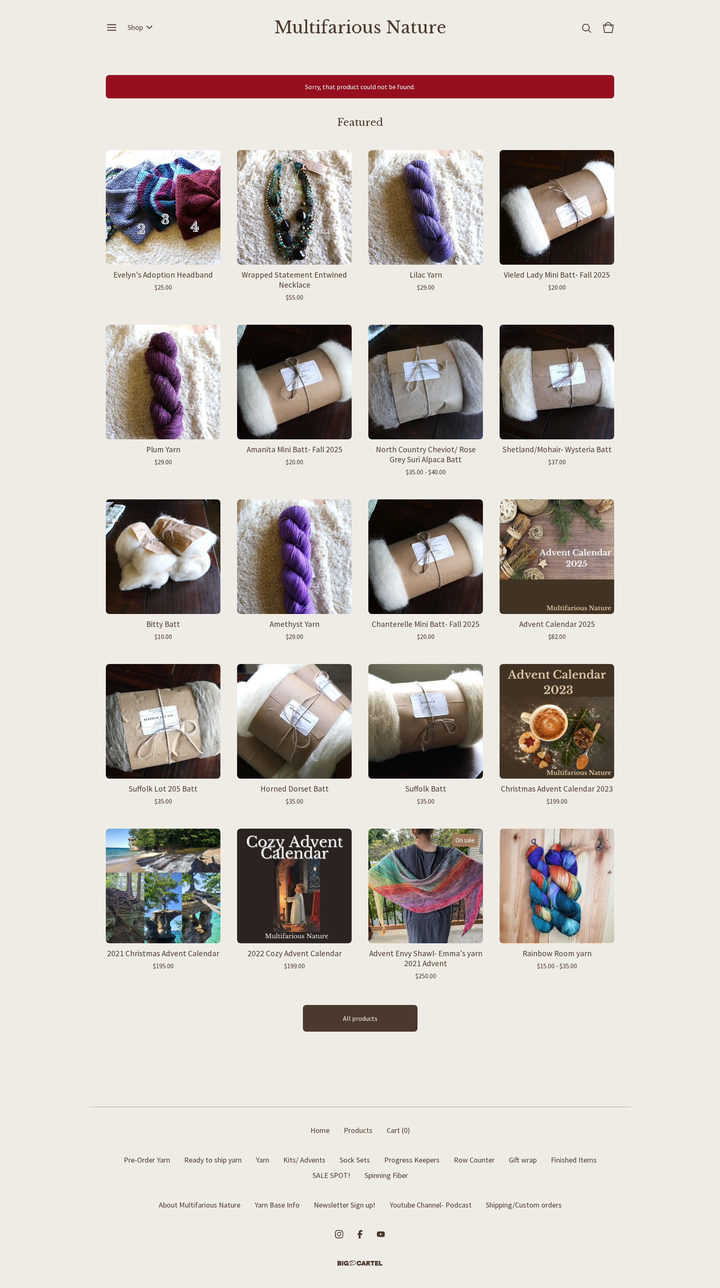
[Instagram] (339, 1234)
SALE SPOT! (331, 1175)
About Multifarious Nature (199, 1205)
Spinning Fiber (386, 1175)
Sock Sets (355, 1160)
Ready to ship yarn (213, 1160)
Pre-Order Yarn (147, 1160)
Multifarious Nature (360, 27)
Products (358, 1130)
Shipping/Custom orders (524, 1205)
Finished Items (574, 1160)
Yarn (262, 1160)
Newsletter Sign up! (344, 1205)
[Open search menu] (586, 27)
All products (360, 1018)
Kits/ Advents (304, 1160)
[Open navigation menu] (111, 27)
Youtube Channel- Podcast (431, 1205)
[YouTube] (381, 1234)
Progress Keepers (412, 1160)
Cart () (398, 1130)
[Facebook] (360, 1234)
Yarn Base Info (277, 1205)
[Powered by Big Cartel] (360, 1263)
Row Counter (474, 1160)
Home (320, 1130)
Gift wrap (523, 1160)
